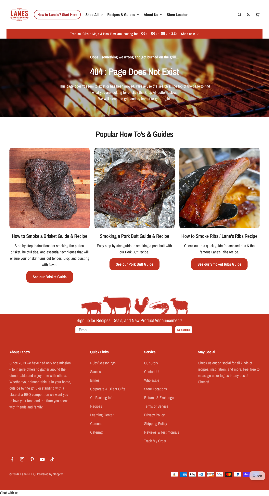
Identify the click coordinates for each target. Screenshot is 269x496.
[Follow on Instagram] (22, 459)
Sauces (95, 371)
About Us (151, 14)
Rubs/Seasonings (103, 363)
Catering (96, 432)
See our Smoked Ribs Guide (219, 264)
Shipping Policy (155, 423)
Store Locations (155, 389)
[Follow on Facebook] (12, 459)
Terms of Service (156, 406)
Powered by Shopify (50, 474)
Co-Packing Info (101, 397)
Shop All (92, 14)
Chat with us (9, 492)
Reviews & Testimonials (161, 432)
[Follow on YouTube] (42, 459)
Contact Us (152, 371)
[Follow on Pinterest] (32, 459)
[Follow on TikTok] (52, 459)
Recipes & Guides (121, 14)
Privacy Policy (154, 414)
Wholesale (151, 380)
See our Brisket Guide (50, 276)
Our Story (151, 363)
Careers (95, 423)
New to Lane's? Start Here (57, 14)
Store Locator (177, 14)
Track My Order (155, 440)
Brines (94, 380)
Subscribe (183, 330)
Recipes (96, 406)
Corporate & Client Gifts (107, 389)
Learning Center (101, 414)
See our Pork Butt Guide (134, 264)
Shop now (188, 33)
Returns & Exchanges (159, 397)
